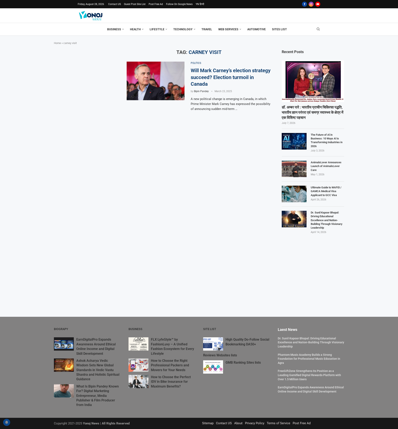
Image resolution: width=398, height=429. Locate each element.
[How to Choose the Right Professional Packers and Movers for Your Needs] (138, 365)
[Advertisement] (85, 75)
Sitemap (208, 423)
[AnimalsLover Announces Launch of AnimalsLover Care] (294, 169)
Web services (228, 29)
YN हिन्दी (200, 4)
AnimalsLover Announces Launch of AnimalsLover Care (326, 166)
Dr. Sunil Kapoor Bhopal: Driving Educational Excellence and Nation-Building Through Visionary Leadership (326, 220)
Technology (183, 29)
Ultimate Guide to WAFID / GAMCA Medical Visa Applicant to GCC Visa (326, 191)
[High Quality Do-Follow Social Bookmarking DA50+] (213, 344)
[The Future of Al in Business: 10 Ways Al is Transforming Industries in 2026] (294, 141)
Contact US (114, 4)
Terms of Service (278, 423)
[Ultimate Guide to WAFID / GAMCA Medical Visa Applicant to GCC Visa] (294, 194)
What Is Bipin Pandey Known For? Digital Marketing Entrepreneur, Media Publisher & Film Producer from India (97, 395)
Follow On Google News (179, 4)
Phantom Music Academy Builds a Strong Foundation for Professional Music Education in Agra (309, 358)
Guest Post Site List (135, 4)
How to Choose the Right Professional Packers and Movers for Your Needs (170, 365)
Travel (206, 29)
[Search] (318, 29)
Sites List (279, 29)
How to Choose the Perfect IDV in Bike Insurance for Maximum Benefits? (171, 381)
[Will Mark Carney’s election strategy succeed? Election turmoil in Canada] (155, 81)
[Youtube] (317, 4)
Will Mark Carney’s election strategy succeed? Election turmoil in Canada (231, 77)
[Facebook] (304, 4)
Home (57, 43)
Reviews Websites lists (220, 355)
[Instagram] (311, 4)
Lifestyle (157, 29)
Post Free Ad (156, 4)
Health (135, 29)
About (238, 423)
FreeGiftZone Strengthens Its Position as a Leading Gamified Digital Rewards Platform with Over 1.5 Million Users (309, 375)
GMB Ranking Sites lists (243, 362)
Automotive (256, 29)
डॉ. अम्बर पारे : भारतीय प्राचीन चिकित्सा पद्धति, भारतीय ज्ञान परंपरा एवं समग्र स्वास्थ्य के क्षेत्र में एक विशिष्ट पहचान (312, 112)
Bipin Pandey (201, 91)
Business (114, 29)
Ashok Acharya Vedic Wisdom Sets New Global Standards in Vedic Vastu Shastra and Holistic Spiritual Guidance (97, 370)
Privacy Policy (254, 423)
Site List (209, 329)
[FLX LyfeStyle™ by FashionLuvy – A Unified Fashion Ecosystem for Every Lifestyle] (138, 344)
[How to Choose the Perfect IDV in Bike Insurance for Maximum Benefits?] (138, 381)
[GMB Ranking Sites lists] (213, 367)
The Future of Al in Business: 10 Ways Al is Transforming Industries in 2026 (326, 140)
